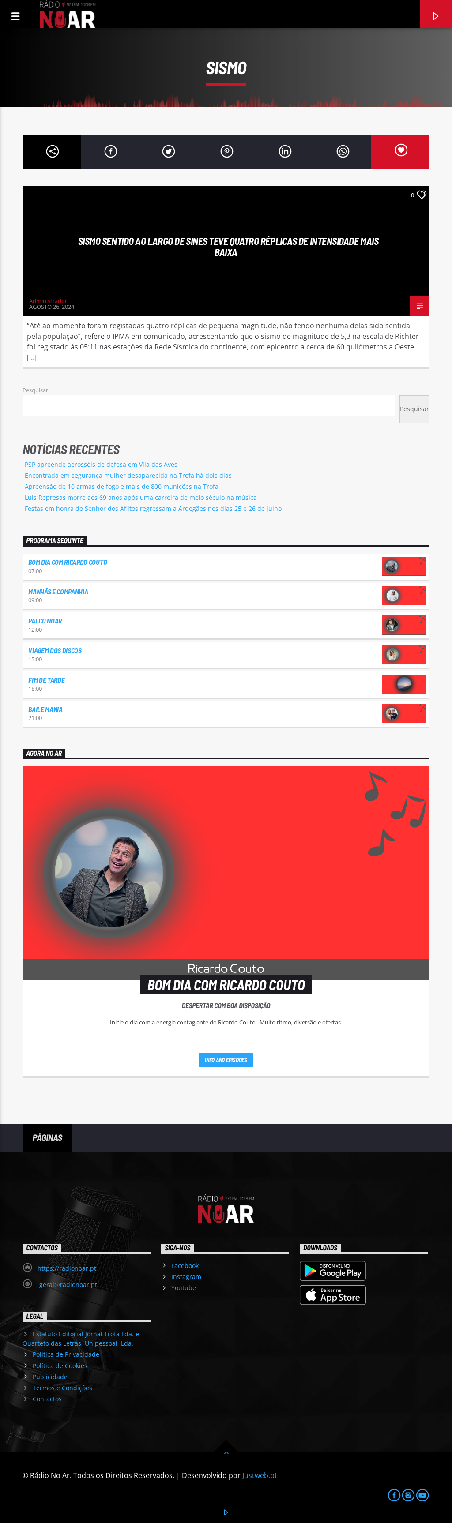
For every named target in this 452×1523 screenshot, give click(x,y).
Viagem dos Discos (55, 650)
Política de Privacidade (66, 1354)
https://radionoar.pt (67, 1268)
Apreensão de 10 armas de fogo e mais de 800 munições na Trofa (121, 486)
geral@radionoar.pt (67, 1284)
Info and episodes (226, 1059)
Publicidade (50, 1377)
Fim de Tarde (46, 679)
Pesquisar (35, 390)
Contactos (47, 1399)
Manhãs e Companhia (58, 591)
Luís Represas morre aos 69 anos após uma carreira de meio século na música (141, 497)
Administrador (48, 301)
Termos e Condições (62, 1388)
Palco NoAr (45, 620)
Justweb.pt (259, 1475)
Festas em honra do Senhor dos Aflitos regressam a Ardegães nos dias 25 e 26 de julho (153, 508)
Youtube (183, 1287)
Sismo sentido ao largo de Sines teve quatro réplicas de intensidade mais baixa (228, 246)
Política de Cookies (60, 1366)
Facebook (185, 1265)
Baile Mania (45, 709)
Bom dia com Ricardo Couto (67, 562)
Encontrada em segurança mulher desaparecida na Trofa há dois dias (128, 475)
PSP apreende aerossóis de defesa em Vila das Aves (101, 464)
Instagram (186, 1276)
